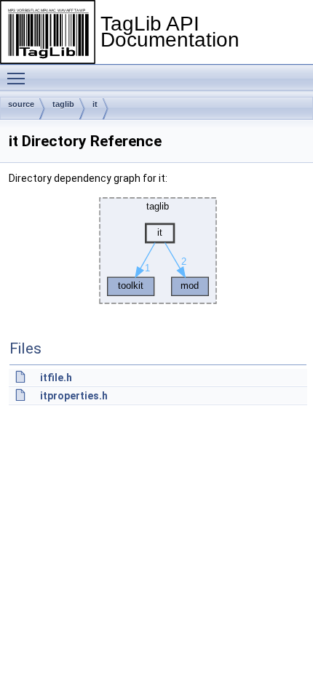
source (21, 104)
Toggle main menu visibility (19, 78)
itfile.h (56, 377)
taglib (63, 104)
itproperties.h (74, 396)
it (95, 104)
